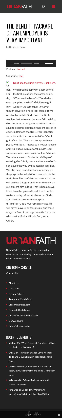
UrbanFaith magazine (19, 326)
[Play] (10, 63)
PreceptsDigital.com (19, 309)
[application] (31, 63)
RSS (21, 75)
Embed (21, 68)
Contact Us (12, 273)
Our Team (14, 288)
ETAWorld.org (16, 320)
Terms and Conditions (20, 299)
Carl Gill (13, 366)
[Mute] (42, 63)
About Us (14, 283)
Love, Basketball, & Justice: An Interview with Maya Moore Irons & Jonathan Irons (32, 370)
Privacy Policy (16, 293)
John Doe (13, 389)
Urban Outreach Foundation (23, 315)
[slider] (49, 63)
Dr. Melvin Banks (17, 47)
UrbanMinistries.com (19, 304)
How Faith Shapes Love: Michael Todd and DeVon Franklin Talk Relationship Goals (30, 356)
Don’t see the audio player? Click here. (34, 82)
